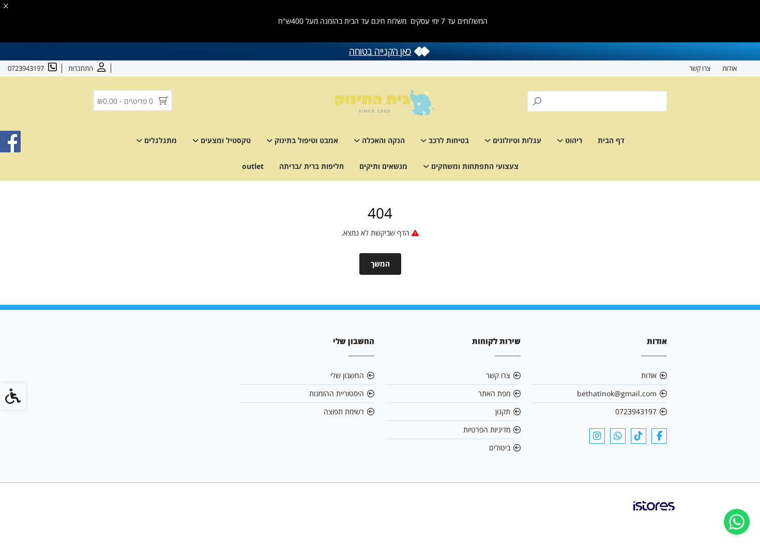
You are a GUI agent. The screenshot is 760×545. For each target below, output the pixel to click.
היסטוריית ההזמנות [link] (336, 393)
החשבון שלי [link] (347, 375)
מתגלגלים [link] (159, 140)
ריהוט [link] (572, 140)
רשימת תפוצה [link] (344, 411)
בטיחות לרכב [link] (448, 140)
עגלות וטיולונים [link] (516, 140)
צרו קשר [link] (699, 68)
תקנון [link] (502, 411)
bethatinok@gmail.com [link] (617, 393)
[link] (737, 522)
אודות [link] (729, 68)
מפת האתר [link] (494, 393)
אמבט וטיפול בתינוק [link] (305, 140)
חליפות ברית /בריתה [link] (311, 166)
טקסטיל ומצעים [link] (225, 140)
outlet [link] (253, 166)
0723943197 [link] (636, 411)
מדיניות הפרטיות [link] (486, 429)
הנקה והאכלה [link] (382, 140)
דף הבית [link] (611, 140)
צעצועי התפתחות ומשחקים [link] (474, 166)
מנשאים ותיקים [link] (383, 166)
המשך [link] (380, 264)
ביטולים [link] (499, 448)
